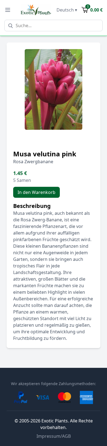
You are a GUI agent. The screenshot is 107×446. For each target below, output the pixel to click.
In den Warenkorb (36, 192)
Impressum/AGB (53, 436)
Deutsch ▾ (67, 10)
